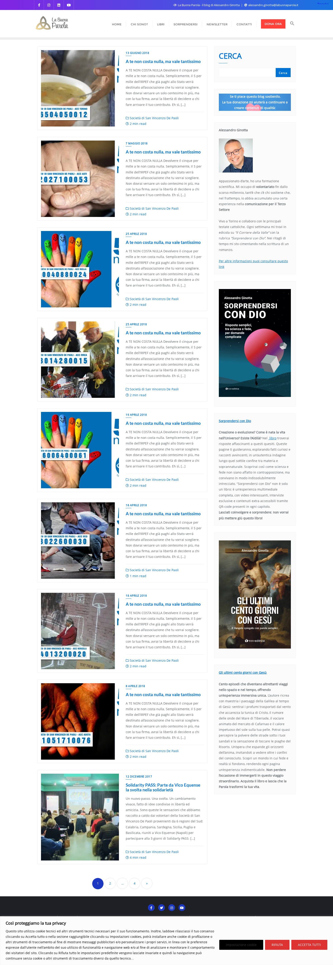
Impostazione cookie (241, 945)
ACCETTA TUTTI (309, 945)
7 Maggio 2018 (137, 143)
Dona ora (273, 24)
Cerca (230, 56)
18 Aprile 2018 (136, 505)
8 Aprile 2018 (135, 686)
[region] (166, 940)
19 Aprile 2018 (136, 415)
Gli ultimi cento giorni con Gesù (243, 672)
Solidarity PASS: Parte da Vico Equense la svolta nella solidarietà (163, 787)
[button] (292, 24)
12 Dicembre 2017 (139, 776)
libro (272, 438)
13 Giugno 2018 (137, 53)
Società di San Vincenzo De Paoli (154, 118)
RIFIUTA (277, 945)
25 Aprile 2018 (136, 234)
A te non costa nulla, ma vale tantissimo (163, 61)
